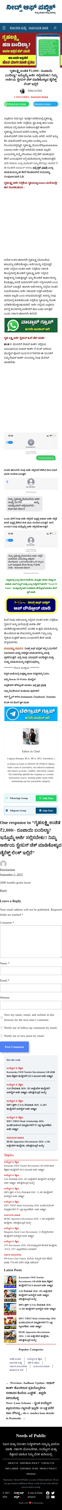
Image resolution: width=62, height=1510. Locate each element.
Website (5, 997)
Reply (3, 890)
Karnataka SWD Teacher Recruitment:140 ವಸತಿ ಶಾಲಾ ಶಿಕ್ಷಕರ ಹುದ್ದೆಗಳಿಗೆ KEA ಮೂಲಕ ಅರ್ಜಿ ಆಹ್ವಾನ (31, 1074)
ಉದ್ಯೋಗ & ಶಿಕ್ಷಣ (15, 1068)
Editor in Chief (35, 90)
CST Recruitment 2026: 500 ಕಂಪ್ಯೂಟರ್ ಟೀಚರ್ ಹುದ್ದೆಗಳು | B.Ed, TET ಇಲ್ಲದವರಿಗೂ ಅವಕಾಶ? (30, 1247)
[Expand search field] (55, 28)
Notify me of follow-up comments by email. (30, 1027)
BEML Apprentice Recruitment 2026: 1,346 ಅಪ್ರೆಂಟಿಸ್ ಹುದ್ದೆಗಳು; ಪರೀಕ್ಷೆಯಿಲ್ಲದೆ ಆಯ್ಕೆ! (28, 1143)
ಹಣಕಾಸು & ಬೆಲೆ (16, 1370)
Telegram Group (41, 104)
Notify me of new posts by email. (24, 1035)
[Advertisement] (31, 223)
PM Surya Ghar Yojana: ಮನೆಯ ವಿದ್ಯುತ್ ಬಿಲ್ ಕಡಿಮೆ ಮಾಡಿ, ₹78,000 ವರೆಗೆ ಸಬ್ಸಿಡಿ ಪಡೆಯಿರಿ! (28, 1260)
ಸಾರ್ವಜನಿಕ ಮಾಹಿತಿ (39, 97)
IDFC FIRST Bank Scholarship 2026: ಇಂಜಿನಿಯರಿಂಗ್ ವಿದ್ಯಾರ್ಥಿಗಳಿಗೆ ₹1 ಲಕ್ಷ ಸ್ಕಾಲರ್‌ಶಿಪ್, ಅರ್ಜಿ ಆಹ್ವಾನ (29, 1125)
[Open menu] (4, 27)
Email (4, 980)
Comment (7, 922)
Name (4, 963)
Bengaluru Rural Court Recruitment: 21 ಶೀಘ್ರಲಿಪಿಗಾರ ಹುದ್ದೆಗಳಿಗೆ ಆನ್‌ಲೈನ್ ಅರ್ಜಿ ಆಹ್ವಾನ (29, 1234)
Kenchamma (7, 869)
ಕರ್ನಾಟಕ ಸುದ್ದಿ (16, 1363)
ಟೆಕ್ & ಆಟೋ (34, 1363)
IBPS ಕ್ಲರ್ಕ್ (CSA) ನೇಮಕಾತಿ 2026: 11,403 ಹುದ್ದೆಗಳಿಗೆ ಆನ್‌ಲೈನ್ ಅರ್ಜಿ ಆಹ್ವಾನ (26, 1107)
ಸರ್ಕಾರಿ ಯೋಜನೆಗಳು (12, 1255)
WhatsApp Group (16, 104)
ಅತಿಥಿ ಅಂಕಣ (15, 1359)
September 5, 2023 (11, 874)
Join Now (47, 798)
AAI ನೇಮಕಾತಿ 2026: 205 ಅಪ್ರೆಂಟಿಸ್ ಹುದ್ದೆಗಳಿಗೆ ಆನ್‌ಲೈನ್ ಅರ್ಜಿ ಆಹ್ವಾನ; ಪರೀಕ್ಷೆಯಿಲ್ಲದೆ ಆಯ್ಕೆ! (28, 1090)
